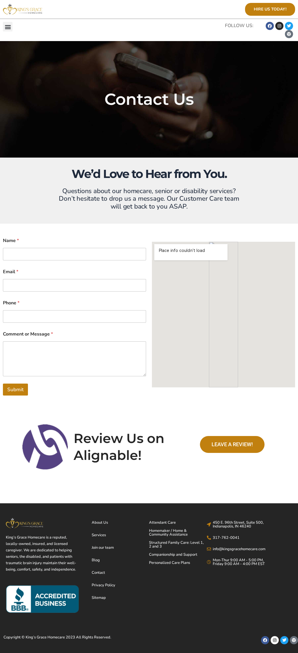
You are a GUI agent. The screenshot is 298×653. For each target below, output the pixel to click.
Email (10, 272)
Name (11, 240)
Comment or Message (28, 334)
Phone (11, 303)
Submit (15, 389)
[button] (8, 26)
